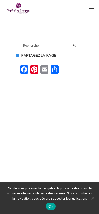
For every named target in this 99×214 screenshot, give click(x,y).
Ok (50, 206)
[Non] (92, 198)
